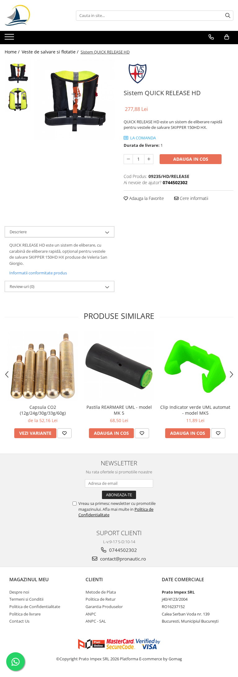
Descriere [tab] (18, 232)
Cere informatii (193, 198)
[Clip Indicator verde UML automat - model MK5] (195, 366)
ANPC (91, 614)
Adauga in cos (190, 159)
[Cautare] (227, 16)
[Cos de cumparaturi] (226, 37)
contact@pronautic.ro (122, 559)
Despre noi (19, 592)
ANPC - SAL (96, 621)
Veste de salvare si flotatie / (51, 52)
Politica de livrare (25, 614)
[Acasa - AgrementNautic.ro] (36, 15)
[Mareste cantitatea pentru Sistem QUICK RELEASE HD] (148, 159)
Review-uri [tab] (22, 286)
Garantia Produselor (104, 606)
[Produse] (10, 38)
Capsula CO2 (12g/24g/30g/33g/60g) (43, 410)
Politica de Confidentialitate (34, 606)
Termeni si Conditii (26, 599)
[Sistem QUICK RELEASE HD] (74, 100)
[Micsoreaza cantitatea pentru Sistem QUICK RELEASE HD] (128, 159)
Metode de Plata (101, 592)
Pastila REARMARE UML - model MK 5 (119, 410)
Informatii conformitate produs (38, 273)
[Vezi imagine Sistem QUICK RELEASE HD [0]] (18, 73)
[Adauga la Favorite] (64, 433)
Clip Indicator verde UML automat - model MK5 (195, 410)
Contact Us (19, 621)
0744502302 (122, 550)
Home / (13, 52)
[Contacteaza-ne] (211, 37)
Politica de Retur (101, 599)
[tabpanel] (74, 100)
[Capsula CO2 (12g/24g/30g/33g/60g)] (43, 366)
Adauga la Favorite (146, 198)
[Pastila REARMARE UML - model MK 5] (119, 366)
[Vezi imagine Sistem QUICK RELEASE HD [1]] (18, 99)
